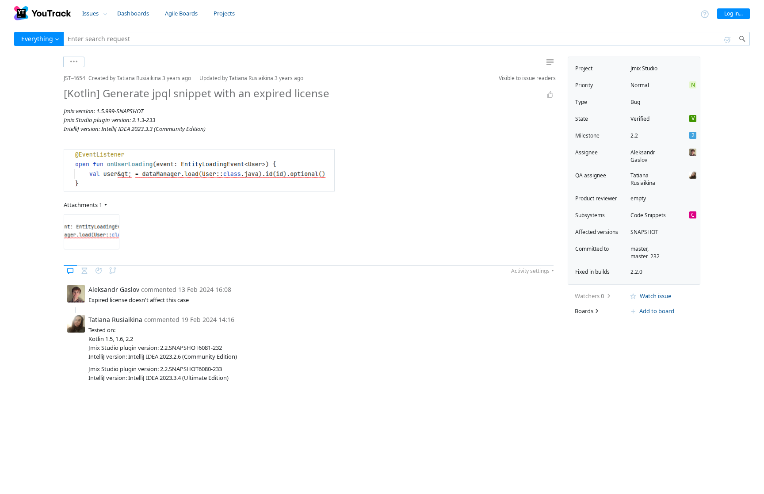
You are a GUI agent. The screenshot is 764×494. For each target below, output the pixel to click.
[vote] (550, 95)
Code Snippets (648, 215)
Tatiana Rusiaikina (642, 179)
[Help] (705, 13)
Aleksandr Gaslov (642, 156)
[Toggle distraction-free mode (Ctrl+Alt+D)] (550, 62)
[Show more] (73, 62)
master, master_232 (645, 252)
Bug (635, 102)
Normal (639, 85)
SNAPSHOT (644, 232)
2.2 (634, 135)
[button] (56, 78)
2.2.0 (636, 272)
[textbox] (399, 39)
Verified (639, 119)
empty (638, 198)
